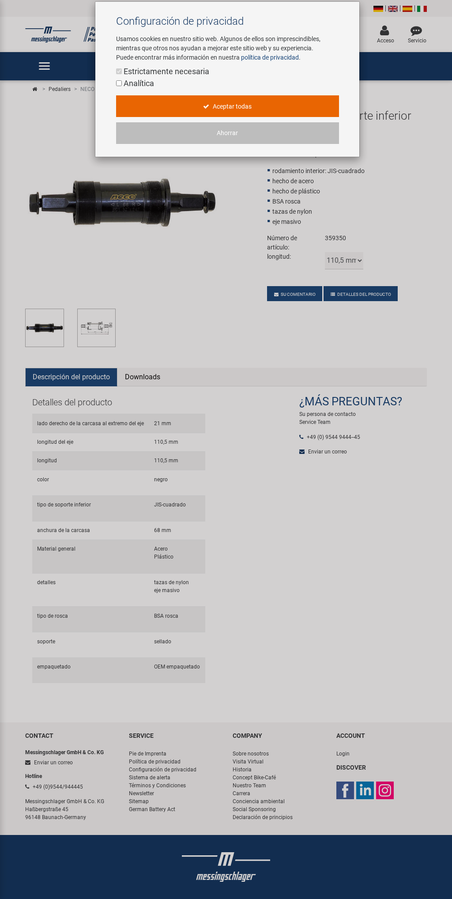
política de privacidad (270, 57)
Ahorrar (227, 132)
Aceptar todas (231, 106)
